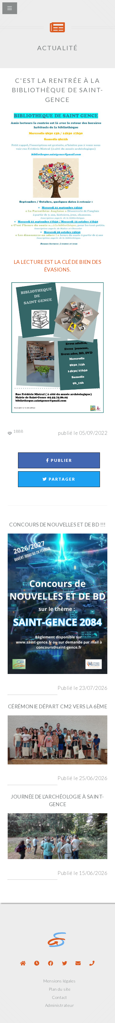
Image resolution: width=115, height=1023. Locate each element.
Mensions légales (59, 980)
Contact (59, 997)
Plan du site (59, 989)
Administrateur (59, 1005)
